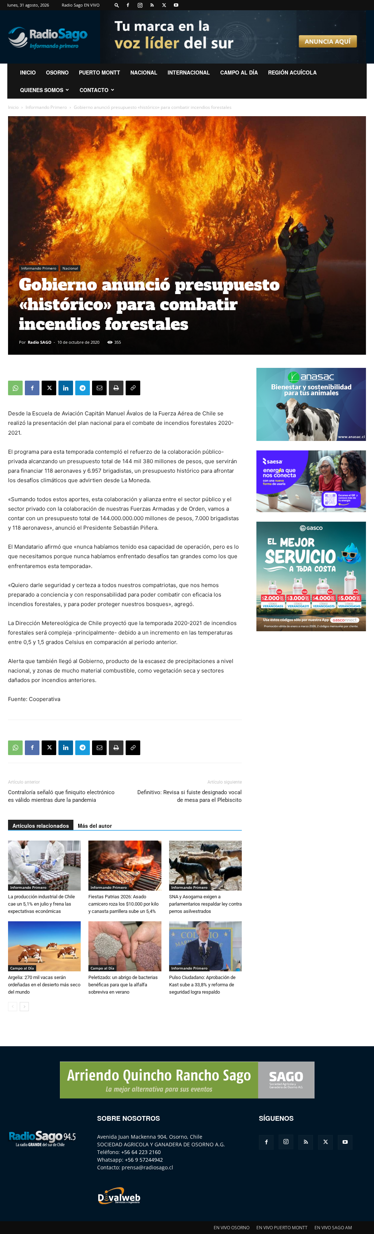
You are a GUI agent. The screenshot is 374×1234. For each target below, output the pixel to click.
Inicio (13, 107)
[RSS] (151, 5)
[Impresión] (116, 388)
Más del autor (95, 825)
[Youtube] (176, 5)
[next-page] (24, 1006)
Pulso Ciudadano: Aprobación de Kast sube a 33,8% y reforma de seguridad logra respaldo (202, 985)
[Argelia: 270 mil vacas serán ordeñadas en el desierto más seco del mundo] (44, 946)
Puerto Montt (99, 72)
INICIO (28, 72)
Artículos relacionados (40, 825)
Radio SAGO (39, 342)
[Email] (99, 388)
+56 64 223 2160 (141, 1152)
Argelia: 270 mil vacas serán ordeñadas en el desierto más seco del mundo (44, 985)
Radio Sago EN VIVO (81, 5)
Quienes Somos (41, 90)
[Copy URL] (133, 388)
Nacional (143, 72)
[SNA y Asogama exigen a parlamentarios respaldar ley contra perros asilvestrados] (205, 866)
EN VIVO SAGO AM (333, 1228)
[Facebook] (127, 5)
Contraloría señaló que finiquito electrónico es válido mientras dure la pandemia (61, 796)
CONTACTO (94, 90)
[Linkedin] (65, 388)
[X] (164, 5)
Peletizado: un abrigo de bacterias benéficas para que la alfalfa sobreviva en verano (123, 985)
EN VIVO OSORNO (231, 1228)
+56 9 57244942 (144, 1159)
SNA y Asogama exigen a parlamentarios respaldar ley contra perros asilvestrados (205, 904)
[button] (116, 5)
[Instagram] (139, 5)
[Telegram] (82, 388)
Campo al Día (239, 72)
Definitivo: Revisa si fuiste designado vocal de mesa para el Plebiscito (189, 796)
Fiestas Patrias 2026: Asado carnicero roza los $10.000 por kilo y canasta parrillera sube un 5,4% (123, 904)
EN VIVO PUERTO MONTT (282, 1228)
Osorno (57, 72)
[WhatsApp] (15, 388)
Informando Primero (46, 107)
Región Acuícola (292, 72)
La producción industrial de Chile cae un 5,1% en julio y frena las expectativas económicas (41, 904)
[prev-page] (12, 1006)
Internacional (189, 72)
